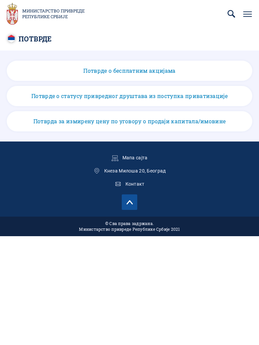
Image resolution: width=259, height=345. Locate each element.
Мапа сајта (135, 157)
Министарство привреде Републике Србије (53, 14)
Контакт (135, 184)
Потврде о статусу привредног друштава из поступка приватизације (129, 95)
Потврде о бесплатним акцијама (129, 70)
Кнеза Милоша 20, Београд (135, 171)
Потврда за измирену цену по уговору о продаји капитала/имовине (129, 121)
